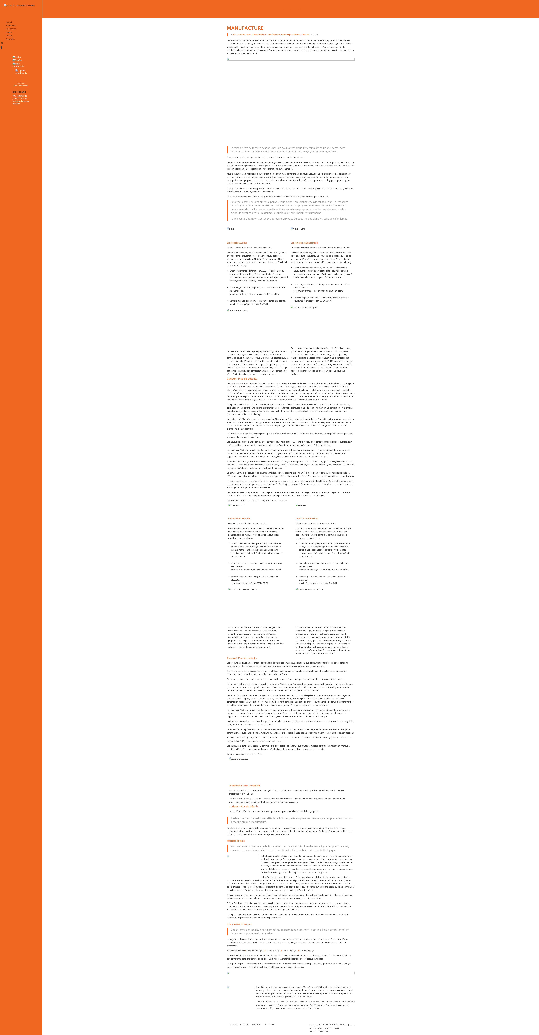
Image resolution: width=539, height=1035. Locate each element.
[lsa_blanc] (21, 10)
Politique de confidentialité (319, 1031)
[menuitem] (21, 22)
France (352, 1025)
